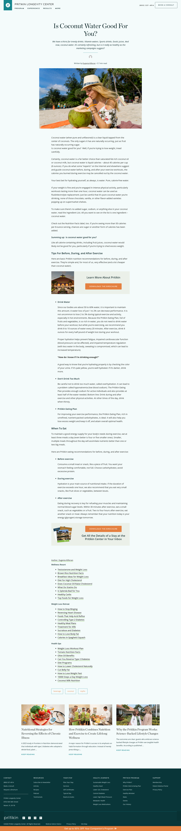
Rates (125, 797)
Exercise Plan (127, 790)
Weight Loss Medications (102, 804)
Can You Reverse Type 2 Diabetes (74, 659)
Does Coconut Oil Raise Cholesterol (75, 583)
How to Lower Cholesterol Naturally (75, 666)
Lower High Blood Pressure (102, 797)
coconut (70, 691)
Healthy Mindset (128, 793)
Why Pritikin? (127, 782)
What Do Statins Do (67, 587)
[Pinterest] (40, 818)
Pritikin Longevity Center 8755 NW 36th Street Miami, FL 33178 (12, 801)
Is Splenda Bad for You (69, 590)
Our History (127, 804)
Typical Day (67, 793)
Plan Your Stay (68, 782)
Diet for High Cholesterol (70, 580)
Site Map (84, 824)
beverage (57, 691)
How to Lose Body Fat (68, 634)
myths (82, 691)
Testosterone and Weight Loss (72, 569)
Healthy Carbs (64, 594)
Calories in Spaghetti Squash (71, 637)
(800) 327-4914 (146, 5)
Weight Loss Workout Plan (70, 648)
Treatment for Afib (67, 626)
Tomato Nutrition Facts (69, 652)
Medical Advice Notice (53, 824)
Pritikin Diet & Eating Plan (132, 786)
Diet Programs (65, 662)
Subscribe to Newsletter (42, 782)
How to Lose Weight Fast (70, 673)
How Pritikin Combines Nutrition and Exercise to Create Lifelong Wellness (89, 733)
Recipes (36, 790)
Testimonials (38, 797)
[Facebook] (24, 818)
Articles (36, 786)
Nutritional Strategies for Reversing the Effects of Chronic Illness (41, 733)
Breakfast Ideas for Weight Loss (73, 576)
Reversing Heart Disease (69, 612)
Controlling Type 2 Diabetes (71, 619)
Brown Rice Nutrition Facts (71, 573)
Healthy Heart (98, 786)
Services (66, 786)
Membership (157, 782)
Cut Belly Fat (64, 669)
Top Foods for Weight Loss (70, 598)
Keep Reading (28, 754)
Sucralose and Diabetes (69, 630)
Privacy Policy (157, 790)
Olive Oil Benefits (66, 655)
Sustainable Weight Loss (101, 782)
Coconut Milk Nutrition (69, 680)
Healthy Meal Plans (67, 623)
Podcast (36, 793)
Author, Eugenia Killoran (62, 560)
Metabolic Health (99, 801)
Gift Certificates (68, 790)
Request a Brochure (11, 790)
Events (125, 801)
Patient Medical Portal (160, 786)
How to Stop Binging (68, 609)
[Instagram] (35, 818)
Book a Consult (9, 786)
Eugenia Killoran (89, 63)
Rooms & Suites (68, 797)
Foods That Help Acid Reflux (71, 616)
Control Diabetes (99, 793)
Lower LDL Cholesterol (101, 790)
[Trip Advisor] (29, 818)
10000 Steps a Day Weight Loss (73, 676)
